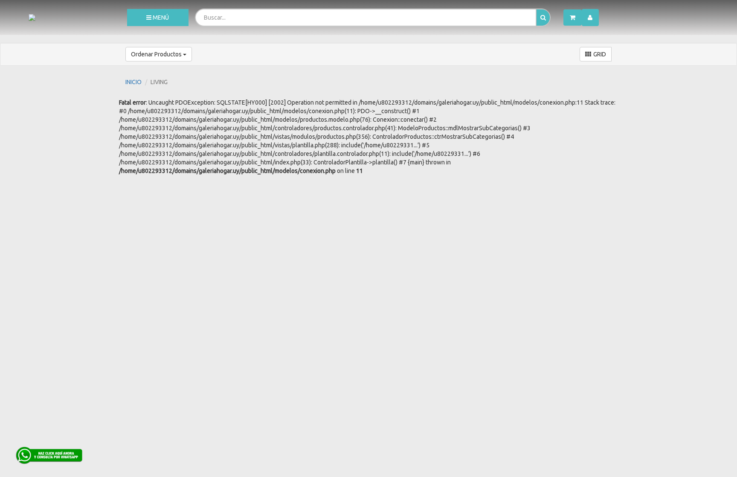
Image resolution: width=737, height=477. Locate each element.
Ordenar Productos (157, 54)
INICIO (133, 82)
